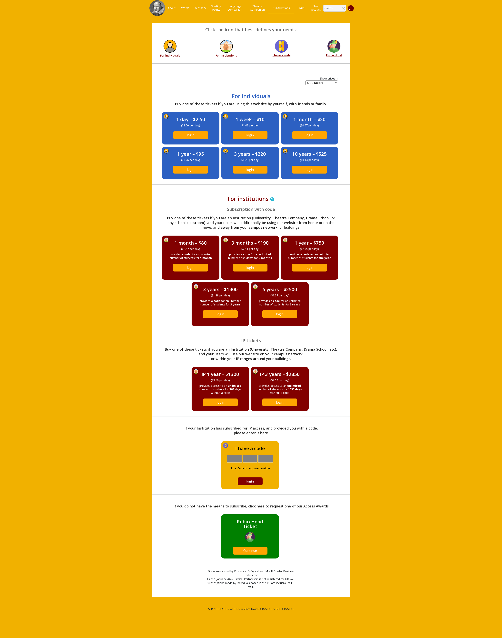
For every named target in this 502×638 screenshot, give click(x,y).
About (172, 8)
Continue (250, 550)
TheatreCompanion (257, 8)
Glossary (200, 8)
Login (301, 8)
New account (315, 8)
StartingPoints (216, 8)
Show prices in (329, 78)
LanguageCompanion (234, 8)
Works (185, 8)
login (190, 135)
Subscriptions (281, 8)
